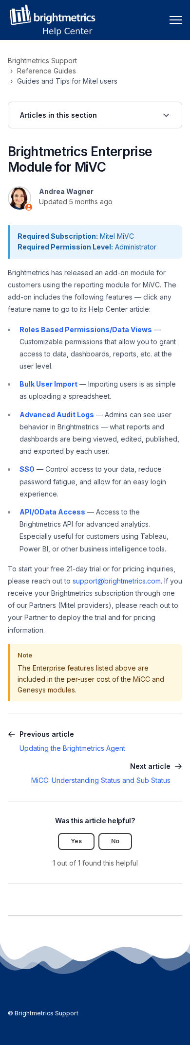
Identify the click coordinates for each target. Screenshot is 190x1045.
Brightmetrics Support (42, 60)
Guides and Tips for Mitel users (67, 81)
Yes (76, 841)
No (115, 841)
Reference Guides (46, 71)
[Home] (52, 20)
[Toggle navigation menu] (176, 20)
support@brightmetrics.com (117, 581)
